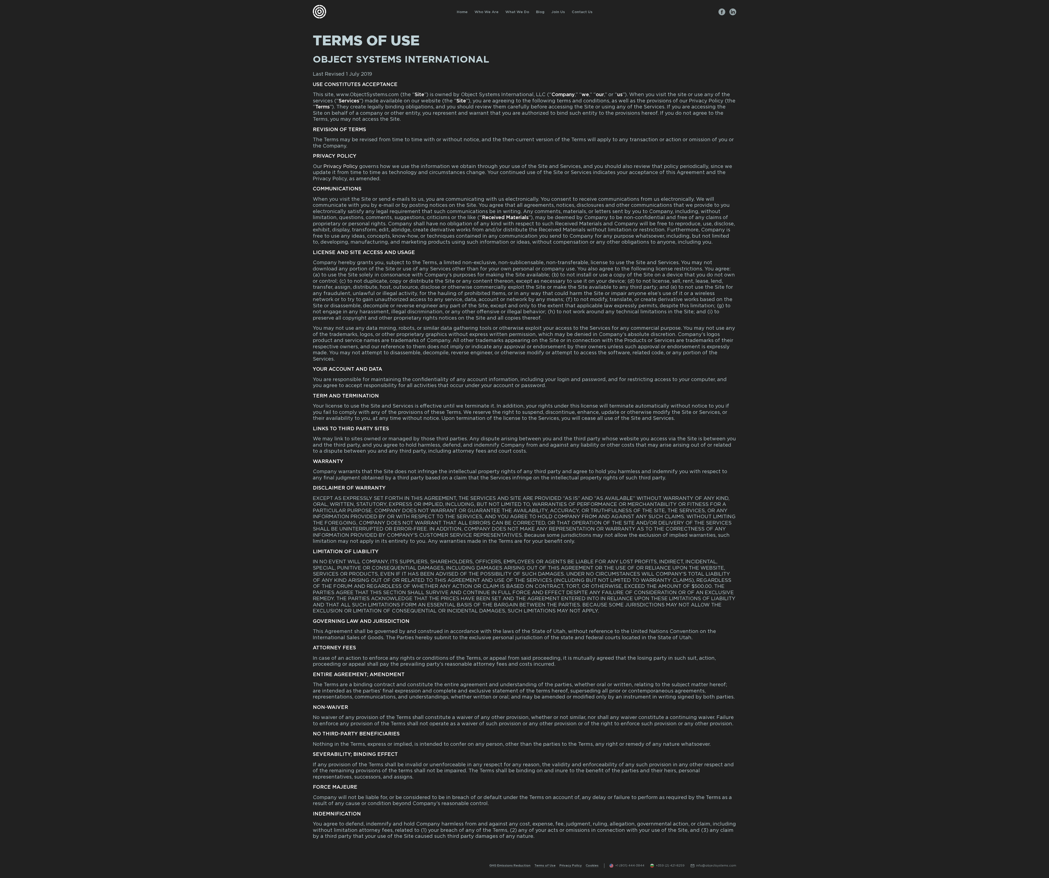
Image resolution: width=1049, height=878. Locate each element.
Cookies (592, 865)
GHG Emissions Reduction (510, 865)
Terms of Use (545, 865)
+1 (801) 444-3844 (629, 865)
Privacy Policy (340, 166)
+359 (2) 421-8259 (670, 865)
